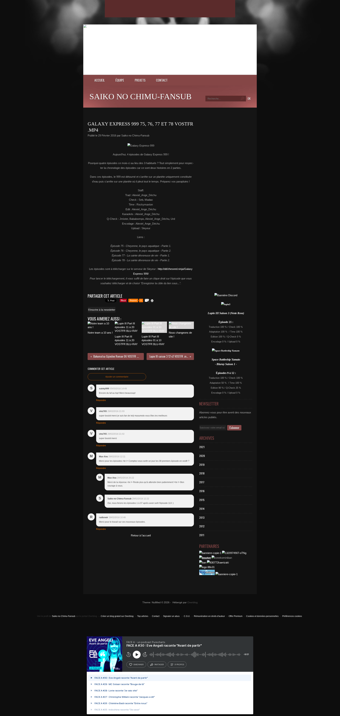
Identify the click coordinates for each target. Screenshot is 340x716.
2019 (202, 464)
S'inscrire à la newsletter (101, 309)
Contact (162, 80)
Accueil (99, 80)
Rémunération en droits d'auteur (209, 616)
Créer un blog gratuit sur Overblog (117, 616)
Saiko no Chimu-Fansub (140, 96)
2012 (202, 526)
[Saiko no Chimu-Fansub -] (170, 73)
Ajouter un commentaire (116, 377)
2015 (202, 500)
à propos (179, 664)
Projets (140, 80)
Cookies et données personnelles (262, 616)
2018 (202, 473)
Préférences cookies (292, 616)
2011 (201, 535)
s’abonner (138, 664)
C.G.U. (187, 616)
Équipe (119, 80)
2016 (202, 491)
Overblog (192, 602)
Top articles (142, 616)
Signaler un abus (171, 616)
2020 (202, 456)
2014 (202, 509)
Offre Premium (235, 616)
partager (159, 664)
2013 (202, 517)
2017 (201, 482)
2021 (202, 447)
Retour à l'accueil (141, 535)
